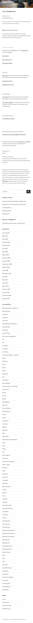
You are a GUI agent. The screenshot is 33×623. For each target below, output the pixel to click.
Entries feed (5, 602)
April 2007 (5, 283)
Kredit (4, 414)
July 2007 (5, 276)
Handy (4, 358)
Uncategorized (6, 521)
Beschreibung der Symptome (10, 308)
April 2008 (5, 270)
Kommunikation (6, 408)
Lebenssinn (5, 421)
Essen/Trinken (6, 333)
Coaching (4, 314)
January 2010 (5, 245)
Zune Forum (5, 75)
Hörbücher (5, 374)
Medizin (4, 427)
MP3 (3, 433)
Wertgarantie (6, 214)
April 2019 (5, 239)
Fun (3, 339)
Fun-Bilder (5, 345)
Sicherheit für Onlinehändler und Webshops (14, 201)
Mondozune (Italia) (7, 63)
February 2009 (6, 258)
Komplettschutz (6, 210)
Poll (3, 452)
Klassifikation (6, 402)
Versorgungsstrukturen (8, 530)
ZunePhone (5, 589)
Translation (5, 511)
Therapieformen (6, 505)
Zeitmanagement (7, 549)
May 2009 (5, 251)
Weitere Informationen (8, 533)
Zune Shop (5, 97)
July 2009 (5, 248)
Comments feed (6, 605)
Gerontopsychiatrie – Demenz (10, 355)
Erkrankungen (6, 327)
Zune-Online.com (7, 59)
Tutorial (4, 518)
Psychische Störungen (8, 461)
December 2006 (6, 295)
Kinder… (4, 399)
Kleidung (4, 405)
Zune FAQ (5, 564)
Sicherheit (5, 477)
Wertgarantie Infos (7, 546)
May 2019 (5, 236)
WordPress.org (6, 608)
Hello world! (21, 223)
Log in (4, 599)
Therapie (4, 499)
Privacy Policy (5, 619)
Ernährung (5, 330)
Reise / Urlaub (6, 464)
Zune (13, 50)
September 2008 (7, 264)
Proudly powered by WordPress (18, 619)
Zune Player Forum (7, 81)
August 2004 (6, 298)
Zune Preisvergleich (7, 102)
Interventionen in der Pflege (9, 386)
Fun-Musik (5, 348)
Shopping (5, 474)
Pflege (4, 449)
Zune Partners (7, 18)
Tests (3, 496)
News (3, 442)
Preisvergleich (6, 455)
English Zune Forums (8, 84)
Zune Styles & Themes (8, 118)
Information (5, 380)
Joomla (4, 395)
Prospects (5, 458)
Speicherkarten (6, 486)
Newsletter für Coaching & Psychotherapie (14, 204)
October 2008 (6, 261)
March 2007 (5, 286)
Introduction (5, 389)
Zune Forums (5, 134)
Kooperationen (6, 411)
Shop (3, 471)
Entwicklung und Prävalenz (9, 323)
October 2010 (6, 242)
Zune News (24, 50)
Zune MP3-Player (7, 568)
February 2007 (6, 289)
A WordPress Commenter (9, 223)
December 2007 (6, 273)
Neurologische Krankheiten (9, 439)
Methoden (5, 430)
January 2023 (6, 233)
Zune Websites (6, 586)
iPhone (28, 141)
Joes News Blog (14, 134)
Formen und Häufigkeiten (9, 336)
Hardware (5, 361)
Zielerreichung (6, 552)
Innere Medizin (6, 383)
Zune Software (6, 583)
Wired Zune (5, 56)
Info (3, 377)
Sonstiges (5, 480)
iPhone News (22, 134)
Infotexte (8, 2)
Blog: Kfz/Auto (6, 311)
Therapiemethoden (7, 508)
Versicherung (6, 524)
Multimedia (5, 436)
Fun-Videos (5, 352)
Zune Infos (21, 141)
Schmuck (4, 467)
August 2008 (6, 267)
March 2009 (5, 255)
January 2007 (6, 292)
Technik (4, 489)
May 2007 (5, 280)
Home (4, 364)
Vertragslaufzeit (6, 207)
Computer (5, 320)
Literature (5, 424)
